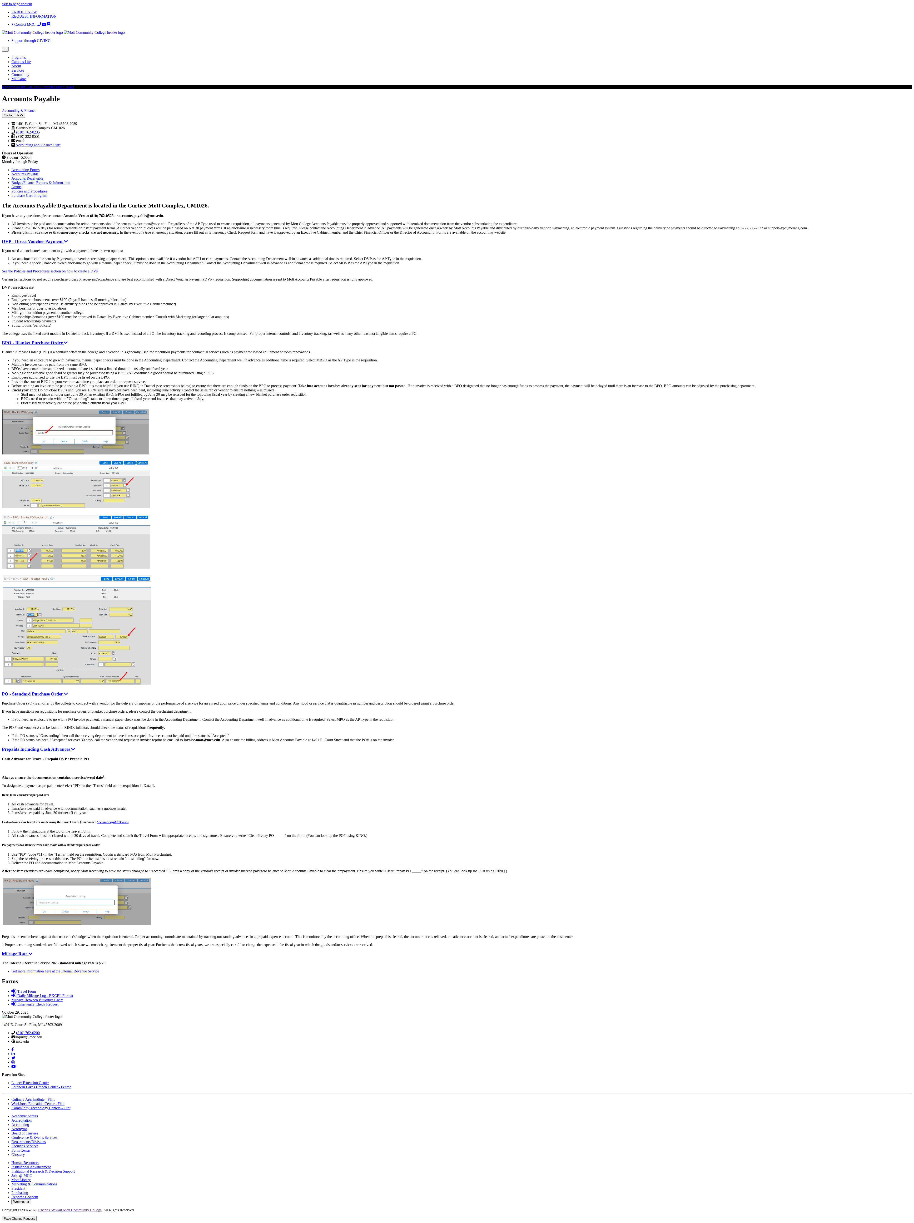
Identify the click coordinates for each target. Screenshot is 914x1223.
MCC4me (18, 79)
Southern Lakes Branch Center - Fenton (41, 1087)
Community (20, 75)
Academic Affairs (24, 1116)
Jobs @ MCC (21, 1176)
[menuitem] (461, 57)
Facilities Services (24, 1146)
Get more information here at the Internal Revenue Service (55, 971)
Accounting (20, 1125)
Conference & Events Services (34, 1137)
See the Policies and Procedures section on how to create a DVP (50, 271)
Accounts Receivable (27, 178)
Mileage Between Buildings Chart (37, 1000)
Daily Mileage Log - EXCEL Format (44, 996)
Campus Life (21, 62)
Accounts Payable (25, 174)
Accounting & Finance (19, 110)
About (16, 66)
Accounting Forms (25, 170)
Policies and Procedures (29, 191)
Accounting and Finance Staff (37, 145)
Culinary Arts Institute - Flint (33, 1099)
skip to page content (17, 4)
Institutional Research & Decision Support (43, 1171)
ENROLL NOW (24, 12)
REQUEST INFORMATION (34, 16)
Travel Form (26, 991)
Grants (16, 187)
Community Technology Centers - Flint (40, 1108)
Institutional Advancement (31, 1167)
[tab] (457, 287)
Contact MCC (25, 24)
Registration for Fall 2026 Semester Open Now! (38, 87)
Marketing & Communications (34, 1184)
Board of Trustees (24, 1133)
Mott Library (21, 1180)
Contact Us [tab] (12, 115)
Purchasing (19, 1193)
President (18, 1188)
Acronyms (19, 1129)
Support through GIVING (31, 41)
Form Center (20, 1150)
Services (17, 70)
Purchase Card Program (29, 195)
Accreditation (21, 1120)
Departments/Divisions (28, 1142)
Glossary (18, 1155)
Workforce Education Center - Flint (38, 1104)
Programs (18, 57)
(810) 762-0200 (28, 1033)
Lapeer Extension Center (30, 1083)
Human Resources (25, 1163)
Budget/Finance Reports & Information (40, 183)
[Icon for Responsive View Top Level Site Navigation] (5, 49)
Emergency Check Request (37, 1004)
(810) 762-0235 (28, 132)
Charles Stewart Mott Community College (70, 1210)
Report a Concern (24, 1197)
